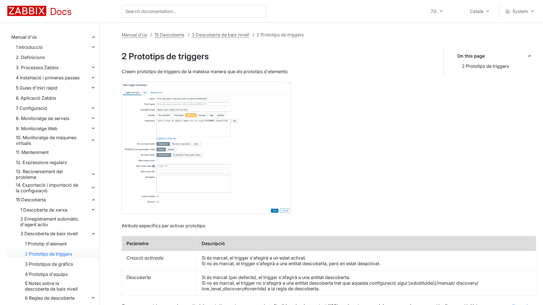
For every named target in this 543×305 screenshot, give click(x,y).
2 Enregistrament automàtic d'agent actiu (49, 221)
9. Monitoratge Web (36, 128)
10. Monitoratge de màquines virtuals (46, 140)
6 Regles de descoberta (50, 298)
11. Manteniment (32, 152)
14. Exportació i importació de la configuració (47, 187)
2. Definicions (30, 57)
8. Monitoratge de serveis (42, 118)
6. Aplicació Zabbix (36, 98)
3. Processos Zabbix (37, 67)
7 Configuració (31, 108)
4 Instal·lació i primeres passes (47, 77)
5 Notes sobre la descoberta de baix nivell (51, 286)
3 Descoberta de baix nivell (49, 233)
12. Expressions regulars (41, 162)
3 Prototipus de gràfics (49, 264)
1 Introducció (29, 47)
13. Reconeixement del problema (39, 174)
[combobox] (195, 11)
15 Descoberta (31, 199)
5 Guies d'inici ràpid (36, 88)
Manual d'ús (24, 37)
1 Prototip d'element (46, 244)
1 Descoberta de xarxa (43, 210)
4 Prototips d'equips (46, 274)
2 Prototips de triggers (48, 254)
